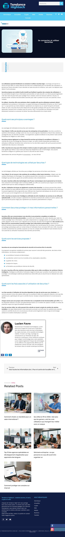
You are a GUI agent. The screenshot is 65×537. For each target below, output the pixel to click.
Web (33, 14)
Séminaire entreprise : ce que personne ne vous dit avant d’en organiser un (45, 454)
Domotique (7, 14)
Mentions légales (44, 531)
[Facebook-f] (56, 14)
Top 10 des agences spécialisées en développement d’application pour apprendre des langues (16, 454)
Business (49, 14)
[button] (2, 355)
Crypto (26, 14)
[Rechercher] (61, 3)
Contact (34, 531)
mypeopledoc (27, 154)
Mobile (41, 14)
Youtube (28, 18)
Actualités (17, 14)
